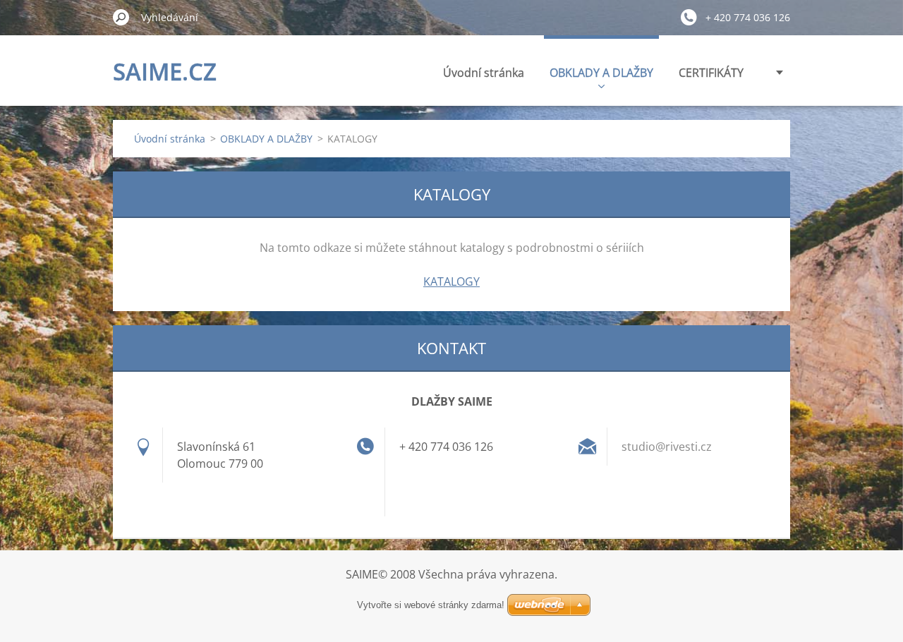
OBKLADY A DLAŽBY (601, 72)
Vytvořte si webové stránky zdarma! (430, 605)
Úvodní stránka (483, 72)
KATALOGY (451, 281)
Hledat (121, 17)
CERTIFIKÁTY (711, 72)
